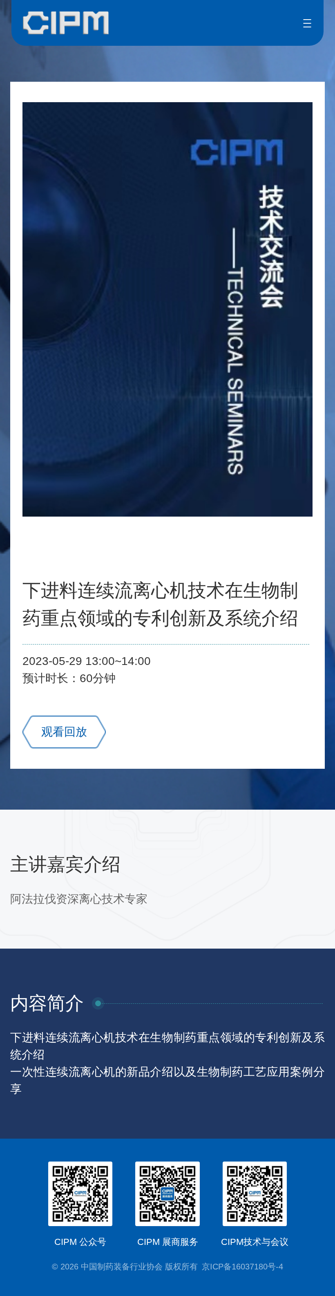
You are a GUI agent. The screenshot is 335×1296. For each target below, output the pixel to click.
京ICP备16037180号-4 (242, 1266)
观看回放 (64, 731)
